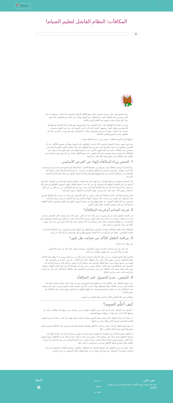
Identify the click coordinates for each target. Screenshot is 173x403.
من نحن (97, 380)
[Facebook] (39, 387)
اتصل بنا (97, 392)
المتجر (98, 386)
